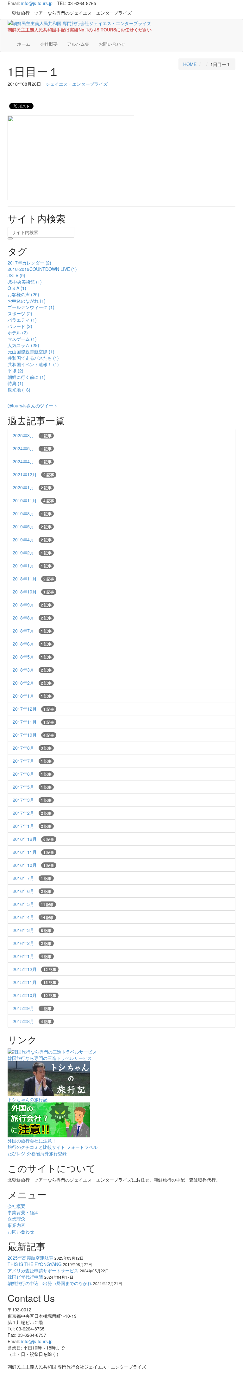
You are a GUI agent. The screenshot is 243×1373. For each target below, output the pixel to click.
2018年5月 (32, 656)
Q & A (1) (17, 288)
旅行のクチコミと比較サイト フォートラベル (52, 1147)
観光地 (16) (19, 389)
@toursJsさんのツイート (33, 405)
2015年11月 (34, 982)
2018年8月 (32, 617)
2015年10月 (34, 995)
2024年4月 (32, 461)
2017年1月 (32, 826)
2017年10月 (33, 735)
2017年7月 (32, 761)
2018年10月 (33, 591)
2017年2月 (32, 813)
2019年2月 (32, 552)
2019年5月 (32, 526)
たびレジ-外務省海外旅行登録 (37, 1153)
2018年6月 (32, 643)
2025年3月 (32, 435)
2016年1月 (32, 956)
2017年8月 (32, 748)
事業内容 (16, 1225)
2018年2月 (32, 683)
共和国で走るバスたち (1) (33, 358)
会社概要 (49, 44)
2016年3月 (32, 930)
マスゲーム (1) (22, 339)
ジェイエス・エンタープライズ (77, 84)
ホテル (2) (18, 332)
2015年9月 (32, 1008)
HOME (189, 64)
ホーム (23, 44)
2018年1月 (32, 696)
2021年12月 (33, 474)
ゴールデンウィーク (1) (31, 307)
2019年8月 (32, 513)
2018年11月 (33, 578)
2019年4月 (32, 539)
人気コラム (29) (23, 345)
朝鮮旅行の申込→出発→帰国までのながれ (50, 1283)
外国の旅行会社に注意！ (32, 1140)
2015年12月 (34, 969)
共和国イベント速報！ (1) (33, 364)
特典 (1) (15, 383)
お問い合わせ (112, 44)
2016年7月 (32, 878)
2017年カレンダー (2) (29, 262)
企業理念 (16, 1219)
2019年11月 (33, 500)
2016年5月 (33, 904)
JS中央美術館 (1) (25, 281)
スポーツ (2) (20, 313)
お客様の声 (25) (23, 294)
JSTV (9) (16, 275)
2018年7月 (32, 630)
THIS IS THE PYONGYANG (35, 1264)
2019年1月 (32, 565)
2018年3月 (32, 669)
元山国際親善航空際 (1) (31, 351)
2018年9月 (32, 604)
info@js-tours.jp (37, 3)
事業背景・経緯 (23, 1212)
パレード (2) (20, 326)
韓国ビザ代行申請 (25, 1277)
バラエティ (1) (22, 320)
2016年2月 (32, 943)
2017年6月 (32, 774)
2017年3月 (32, 800)
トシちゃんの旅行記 (27, 1099)
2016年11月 (33, 852)
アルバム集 (78, 44)
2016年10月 (33, 865)
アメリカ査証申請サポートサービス (43, 1270)
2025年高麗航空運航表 (30, 1258)
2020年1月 (32, 487)
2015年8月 (32, 1021)
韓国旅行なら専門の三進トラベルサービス (50, 1058)
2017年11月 (33, 722)
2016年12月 (33, 839)
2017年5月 (32, 787)
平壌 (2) (15, 370)
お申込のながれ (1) (27, 301)
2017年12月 (33, 709)
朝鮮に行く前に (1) (27, 377)
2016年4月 (33, 917)
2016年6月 (32, 891)
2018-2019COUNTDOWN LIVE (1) (42, 269)
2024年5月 (32, 448)
